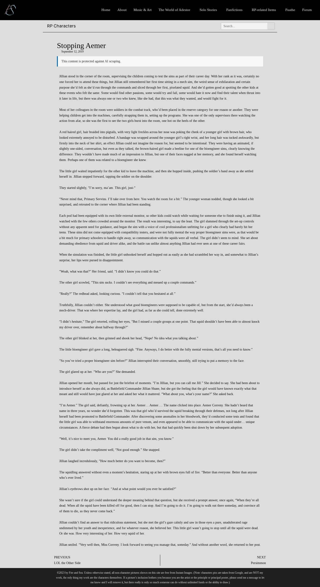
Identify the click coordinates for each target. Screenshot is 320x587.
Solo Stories (208, 10)
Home (105, 10)
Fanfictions (234, 10)
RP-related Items (264, 10)
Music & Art (143, 10)
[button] (175, 10)
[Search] (271, 26)
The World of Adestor (174, 10)
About (122, 10)
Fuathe (290, 10)
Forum (307, 10)
